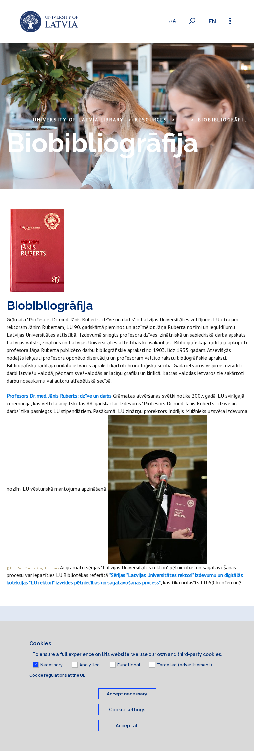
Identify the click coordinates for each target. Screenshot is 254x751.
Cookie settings (127, 709)
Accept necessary (127, 693)
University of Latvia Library (78, 120)
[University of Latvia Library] (49, 21)
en (212, 22)
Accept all (127, 725)
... (183, 120)
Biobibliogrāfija (224, 120)
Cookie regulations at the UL (57, 675)
